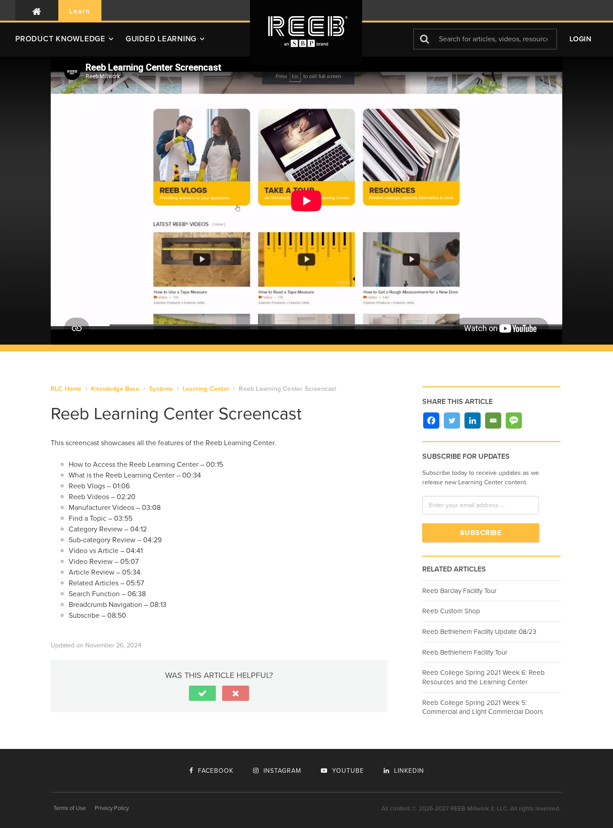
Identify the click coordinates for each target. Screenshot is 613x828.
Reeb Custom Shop (451, 611)
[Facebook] (431, 420)
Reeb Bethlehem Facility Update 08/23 (479, 632)
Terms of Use (69, 808)
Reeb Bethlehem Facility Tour (465, 652)
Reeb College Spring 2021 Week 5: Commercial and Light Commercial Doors (482, 707)
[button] (70, 42)
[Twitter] (452, 420)
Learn (80, 11)
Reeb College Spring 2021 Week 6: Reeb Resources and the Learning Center (483, 677)
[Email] (493, 420)
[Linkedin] (472, 420)
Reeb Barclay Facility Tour (459, 591)
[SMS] (514, 420)
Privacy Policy (112, 808)
